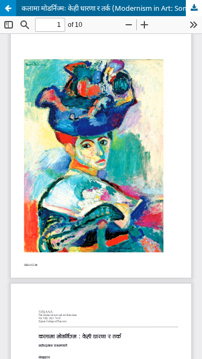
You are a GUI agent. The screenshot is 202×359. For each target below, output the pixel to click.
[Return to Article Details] (8, 8)
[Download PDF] (194, 8)
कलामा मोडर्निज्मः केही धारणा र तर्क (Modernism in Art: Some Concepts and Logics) (112, 8)
